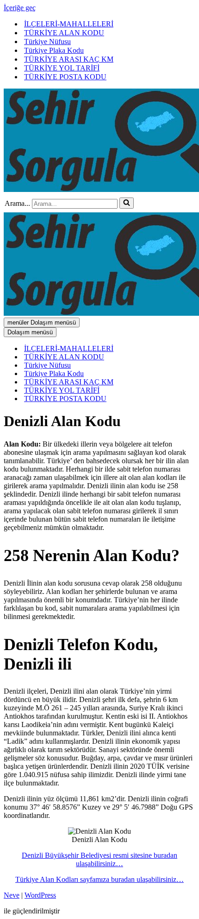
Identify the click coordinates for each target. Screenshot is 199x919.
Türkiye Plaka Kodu (54, 50)
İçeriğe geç (20, 8)
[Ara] (126, 203)
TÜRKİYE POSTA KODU (65, 77)
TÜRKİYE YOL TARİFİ (62, 68)
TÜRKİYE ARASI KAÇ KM (68, 59)
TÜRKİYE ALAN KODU (64, 33)
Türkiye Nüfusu (47, 41)
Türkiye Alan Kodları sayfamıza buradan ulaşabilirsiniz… (99, 879)
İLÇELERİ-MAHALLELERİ (68, 24)
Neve (11, 895)
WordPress (40, 895)
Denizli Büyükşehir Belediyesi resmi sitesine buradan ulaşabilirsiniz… (99, 859)
